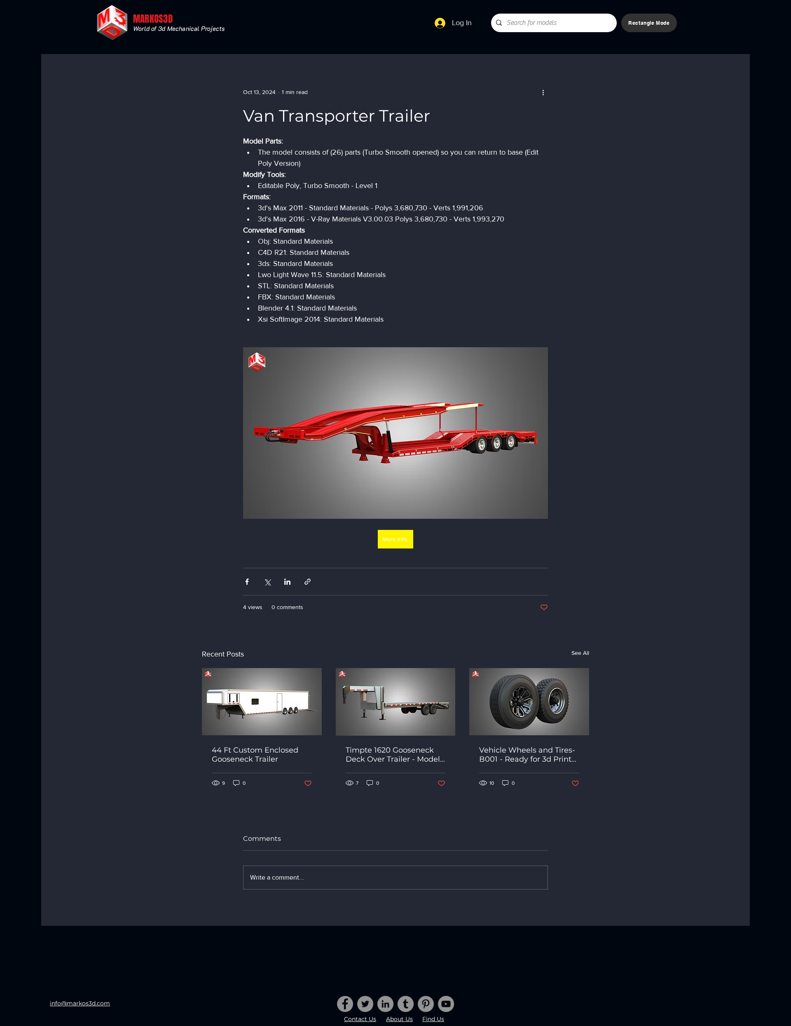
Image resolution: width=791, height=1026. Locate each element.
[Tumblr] (406, 1004)
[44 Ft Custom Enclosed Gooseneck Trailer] (262, 701)
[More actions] (543, 92)
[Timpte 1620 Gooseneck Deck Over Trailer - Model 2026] (396, 702)
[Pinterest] (426, 1004)
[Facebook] (345, 1004)
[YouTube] (446, 1004)
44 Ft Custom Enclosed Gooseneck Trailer (255, 755)
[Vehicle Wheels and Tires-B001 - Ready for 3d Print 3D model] (529, 701)
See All (580, 652)
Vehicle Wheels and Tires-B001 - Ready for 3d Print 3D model (527, 755)
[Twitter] (365, 1004)
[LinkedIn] (385, 1004)
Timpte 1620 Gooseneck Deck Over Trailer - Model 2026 (393, 755)
